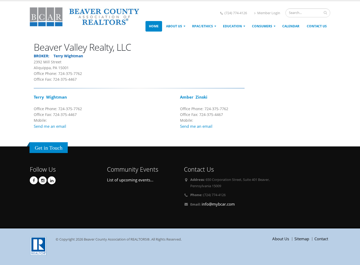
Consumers (262, 26)
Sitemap (301, 238)
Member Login (268, 13)
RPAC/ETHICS (202, 26)
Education (232, 26)
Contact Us (317, 26)
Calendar (290, 26)
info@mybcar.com (218, 204)
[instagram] (43, 180)
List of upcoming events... (130, 179)
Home (154, 26)
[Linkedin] (52, 180)
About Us (174, 26)
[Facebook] (34, 180)
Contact (321, 238)
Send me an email (50, 126)
